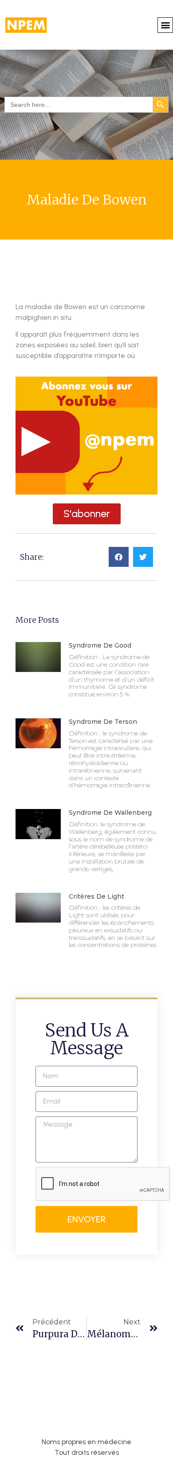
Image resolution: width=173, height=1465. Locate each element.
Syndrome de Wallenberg (110, 813)
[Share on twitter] (143, 557)
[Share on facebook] (119, 557)
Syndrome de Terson (103, 722)
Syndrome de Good (100, 645)
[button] (165, 25)
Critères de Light (96, 896)
